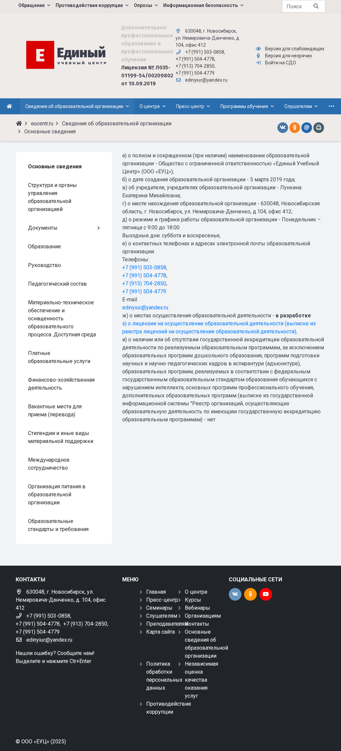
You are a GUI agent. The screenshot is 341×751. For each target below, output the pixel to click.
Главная (156, 592)
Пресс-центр (162, 600)
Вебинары (197, 608)
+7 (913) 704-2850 (194, 66)
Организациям (203, 616)
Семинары (159, 608)
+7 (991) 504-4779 (194, 73)
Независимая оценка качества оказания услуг (201, 680)
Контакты (197, 624)
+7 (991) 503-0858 (204, 52)
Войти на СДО (280, 62)
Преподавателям (167, 624)
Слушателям (161, 616)
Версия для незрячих (288, 55)
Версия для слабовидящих (294, 48)
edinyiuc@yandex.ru (206, 80)
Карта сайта (160, 632)
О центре (196, 592)
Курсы (193, 600)
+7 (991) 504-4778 (194, 59)
